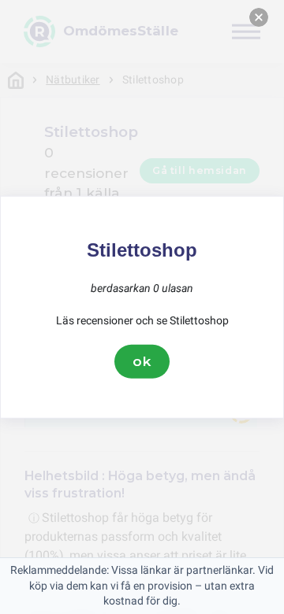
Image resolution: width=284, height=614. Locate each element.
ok (142, 361)
